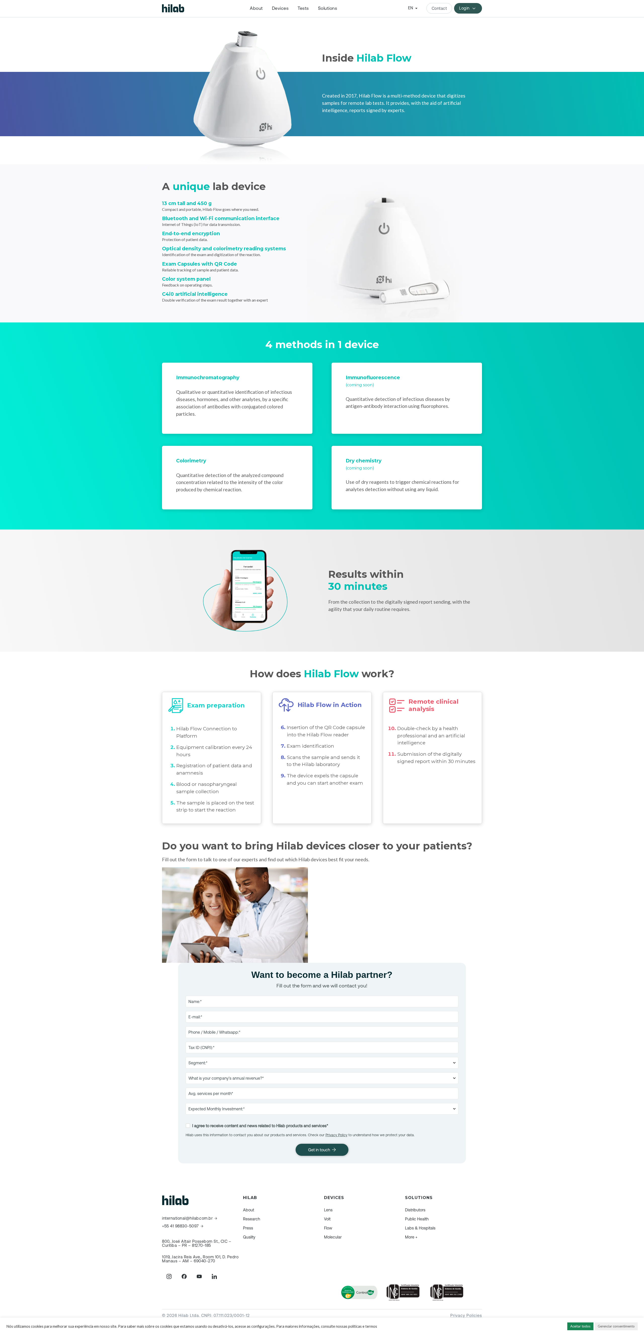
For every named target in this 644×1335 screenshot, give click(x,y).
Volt (327, 1219)
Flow (328, 1228)
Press (248, 1228)
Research (251, 1219)
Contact (439, 8)
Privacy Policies (466, 1315)
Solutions (327, 8)
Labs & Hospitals (420, 1228)
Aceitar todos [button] (580, 1326)
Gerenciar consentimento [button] (616, 1326)
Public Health (417, 1219)
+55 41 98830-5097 (180, 1226)
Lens (328, 1210)
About (256, 8)
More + (411, 1237)
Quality (249, 1237)
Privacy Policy (336, 1135)
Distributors (415, 1210)
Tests (303, 8)
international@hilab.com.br (187, 1218)
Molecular (333, 1237)
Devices (280, 8)
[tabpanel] (237, 398)
